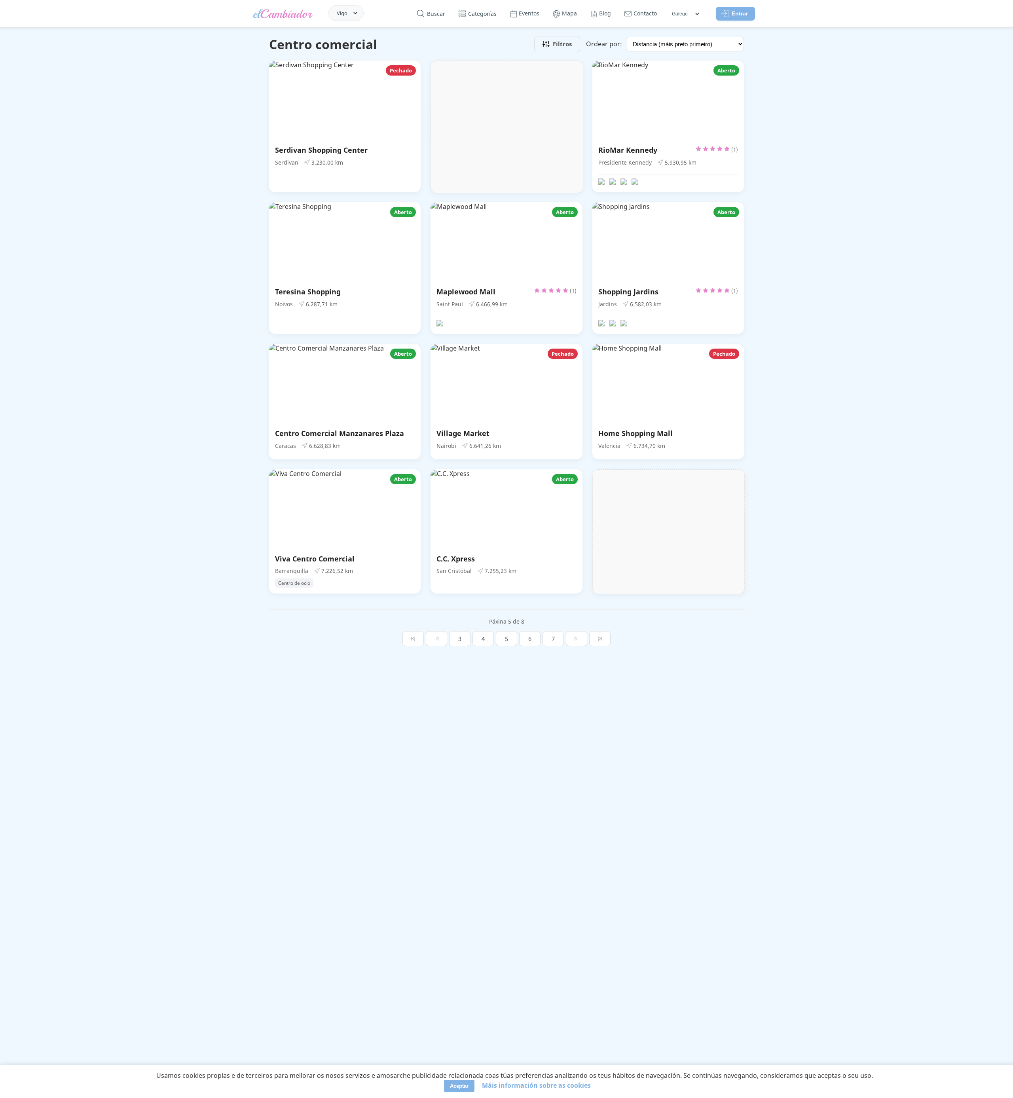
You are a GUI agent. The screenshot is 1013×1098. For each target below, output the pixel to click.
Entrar (740, 13)
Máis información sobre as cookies (536, 1085)
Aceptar (459, 1086)
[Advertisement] (506, 127)
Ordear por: (604, 44)
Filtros (562, 44)
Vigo (342, 13)
